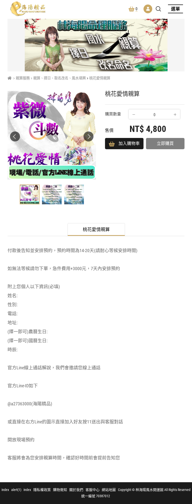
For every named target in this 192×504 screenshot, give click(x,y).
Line (183, 482)
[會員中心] (148, 9)
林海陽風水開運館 (27, 8)
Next (89, 136)
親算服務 (23, 78)
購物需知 (60, 490)
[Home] (10, 78)
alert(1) (16, 490)
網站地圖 (109, 490)
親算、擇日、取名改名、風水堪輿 (59, 78)
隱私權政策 (42, 490)
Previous (15, 136)
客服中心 (93, 490)
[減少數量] (134, 114)
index (5, 490)
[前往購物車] (183, 458)
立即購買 (165, 143)
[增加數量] (175, 114)
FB (183, 470)
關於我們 (76, 490)
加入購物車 (129, 143)
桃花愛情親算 (99, 78)
